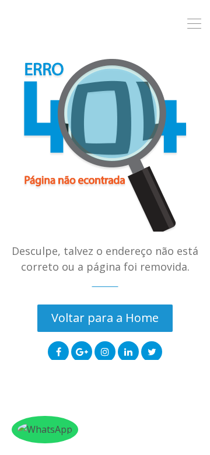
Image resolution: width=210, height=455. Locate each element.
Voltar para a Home (105, 318)
